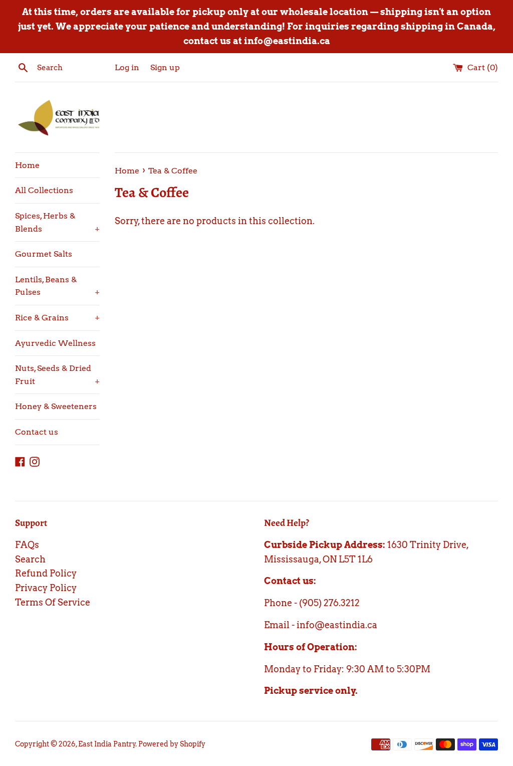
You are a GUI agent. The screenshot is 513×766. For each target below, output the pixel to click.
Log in (127, 67)
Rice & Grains (57, 317)
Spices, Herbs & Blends (57, 222)
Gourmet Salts (43, 254)
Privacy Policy (46, 588)
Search (30, 559)
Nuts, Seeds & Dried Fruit (57, 374)
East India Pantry (107, 743)
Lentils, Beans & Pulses (57, 286)
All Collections (44, 190)
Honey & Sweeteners (56, 406)
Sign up (165, 67)
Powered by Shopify (171, 743)
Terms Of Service (52, 602)
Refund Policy (46, 573)
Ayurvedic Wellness (55, 343)
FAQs (27, 544)
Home (27, 165)
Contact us (36, 432)
